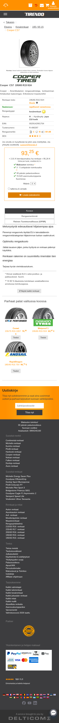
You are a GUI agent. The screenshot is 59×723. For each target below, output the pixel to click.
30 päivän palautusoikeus (29, 425)
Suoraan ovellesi (29, 428)
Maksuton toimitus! (29, 422)
